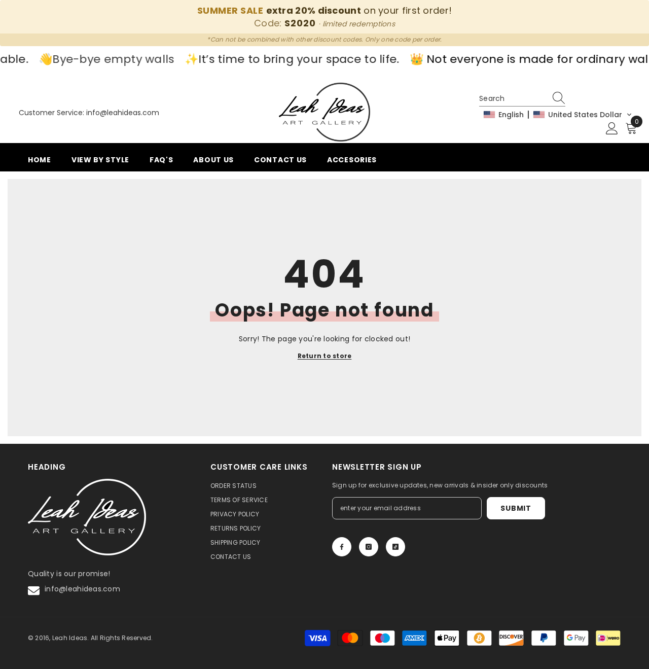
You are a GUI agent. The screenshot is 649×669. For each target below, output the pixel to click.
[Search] (560, 99)
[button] (557, 115)
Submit (515, 508)
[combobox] (512, 98)
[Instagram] (368, 546)
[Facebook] (341, 546)
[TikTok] (395, 546)
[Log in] (612, 129)
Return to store (325, 356)
